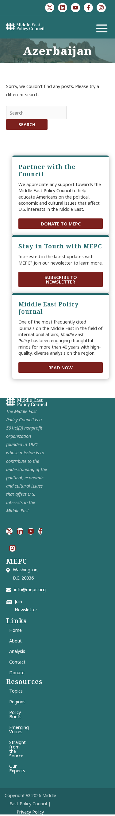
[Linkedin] (62, 7)
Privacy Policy (30, 812)
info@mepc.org (30, 589)
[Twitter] (49, 7)
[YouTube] (75, 7)
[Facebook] (88, 7)
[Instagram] (101, 7)
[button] (60, 223)
